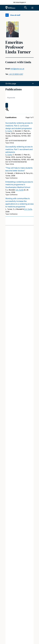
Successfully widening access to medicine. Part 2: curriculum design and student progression (19, 125)
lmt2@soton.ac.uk (17, 69)
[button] (20, 83)
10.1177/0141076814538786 (18, 162)
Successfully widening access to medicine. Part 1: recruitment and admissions (19, 149)
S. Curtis (8, 131)
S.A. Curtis (19, 190)
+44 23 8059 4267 (16, 74)
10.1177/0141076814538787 (18, 141)
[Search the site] (26, 7)
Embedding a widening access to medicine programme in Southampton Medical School (19, 184)
